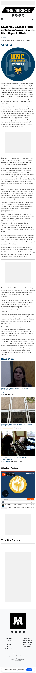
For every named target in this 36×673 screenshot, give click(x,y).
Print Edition (27, 646)
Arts (9, 642)
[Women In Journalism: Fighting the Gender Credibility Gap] (18, 374)
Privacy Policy (27, 644)
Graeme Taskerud (8, 428)
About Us (27, 638)
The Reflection (9, 648)
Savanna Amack (22, 392)
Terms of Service (27, 642)
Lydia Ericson (6, 461)
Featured (9, 638)
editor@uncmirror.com (18, 653)
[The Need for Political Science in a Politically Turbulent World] (18, 410)
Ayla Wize (5, 392)
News (9, 640)
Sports (9, 644)
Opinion (9, 646)
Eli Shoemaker (8, 38)
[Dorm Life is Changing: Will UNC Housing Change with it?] (18, 443)
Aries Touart (12, 392)
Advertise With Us (27, 640)
